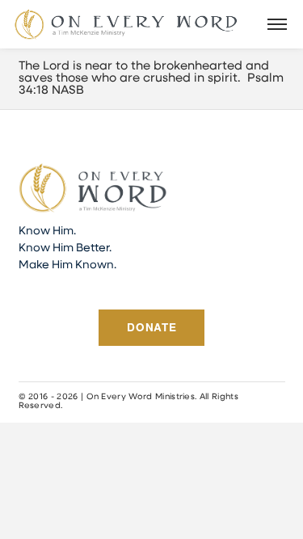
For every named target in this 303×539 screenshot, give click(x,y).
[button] (277, 24)
